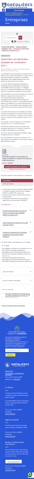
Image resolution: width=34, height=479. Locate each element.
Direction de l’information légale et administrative (13, 305)
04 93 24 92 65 (10, 436)
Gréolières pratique (16, 12)
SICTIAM (17, 379)
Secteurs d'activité (21, 46)
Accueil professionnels (8, 46)
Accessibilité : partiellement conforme (14, 374)
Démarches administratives (13, 14)
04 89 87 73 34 (10, 470)
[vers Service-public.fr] (21, 42)
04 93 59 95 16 (10, 414)
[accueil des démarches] (17, 33)
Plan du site (9, 371)
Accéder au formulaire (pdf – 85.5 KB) (16, 166)
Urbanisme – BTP (6, 48)
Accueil (7, 12)
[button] (3, 10)
